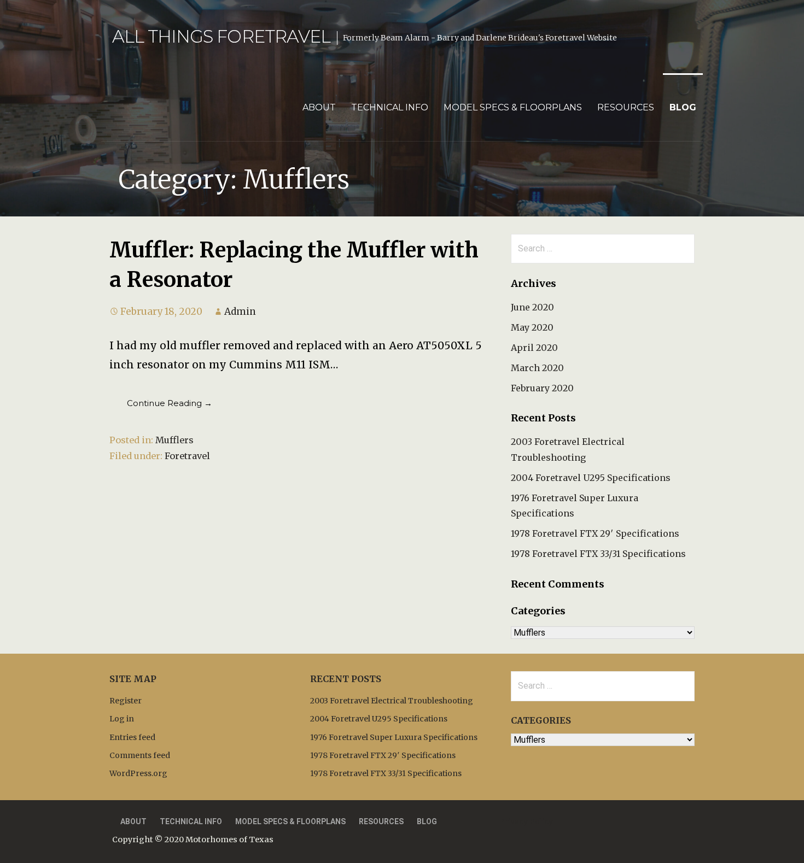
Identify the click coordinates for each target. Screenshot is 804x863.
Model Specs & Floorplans (513, 107)
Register (125, 701)
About (319, 107)
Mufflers (174, 440)
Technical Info (389, 107)
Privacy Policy (526, 821)
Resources (625, 107)
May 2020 (532, 327)
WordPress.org (138, 773)
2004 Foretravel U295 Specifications (591, 477)
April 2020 (534, 347)
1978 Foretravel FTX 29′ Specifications (595, 533)
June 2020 (532, 307)
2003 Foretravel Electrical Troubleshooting (391, 701)
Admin (240, 312)
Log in (121, 719)
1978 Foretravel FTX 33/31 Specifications (598, 553)
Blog (682, 107)
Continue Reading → (169, 403)
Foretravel (187, 455)
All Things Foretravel (221, 36)
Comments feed (139, 755)
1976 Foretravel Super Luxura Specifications (393, 737)
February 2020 (542, 388)
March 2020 (537, 367)
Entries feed (132, 737)
